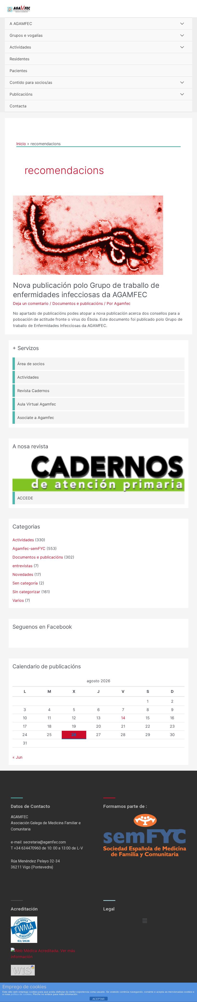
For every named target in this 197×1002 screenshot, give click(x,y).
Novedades (22, 574)
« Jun (17, 757)
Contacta (18, 106)
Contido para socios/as (31, 82)
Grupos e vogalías (26, 35)
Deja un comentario (31, 303)
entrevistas (22, 565)
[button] (145, 920)
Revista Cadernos (33, 390)
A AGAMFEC (21, 23)
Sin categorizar (26, 591)
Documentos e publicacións (77, 303)
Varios (18, 600)
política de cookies (21, 994)
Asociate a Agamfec (35, 417)
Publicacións (21, 94)
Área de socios (30, 363)
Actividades (20, 47)
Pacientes (18, 70)
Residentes (19, 58)
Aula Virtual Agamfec (36, 404)
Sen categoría (25, 583)
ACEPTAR (98, 998)
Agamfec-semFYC (28, 548)
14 (123, 717)
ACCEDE (25, 498)
